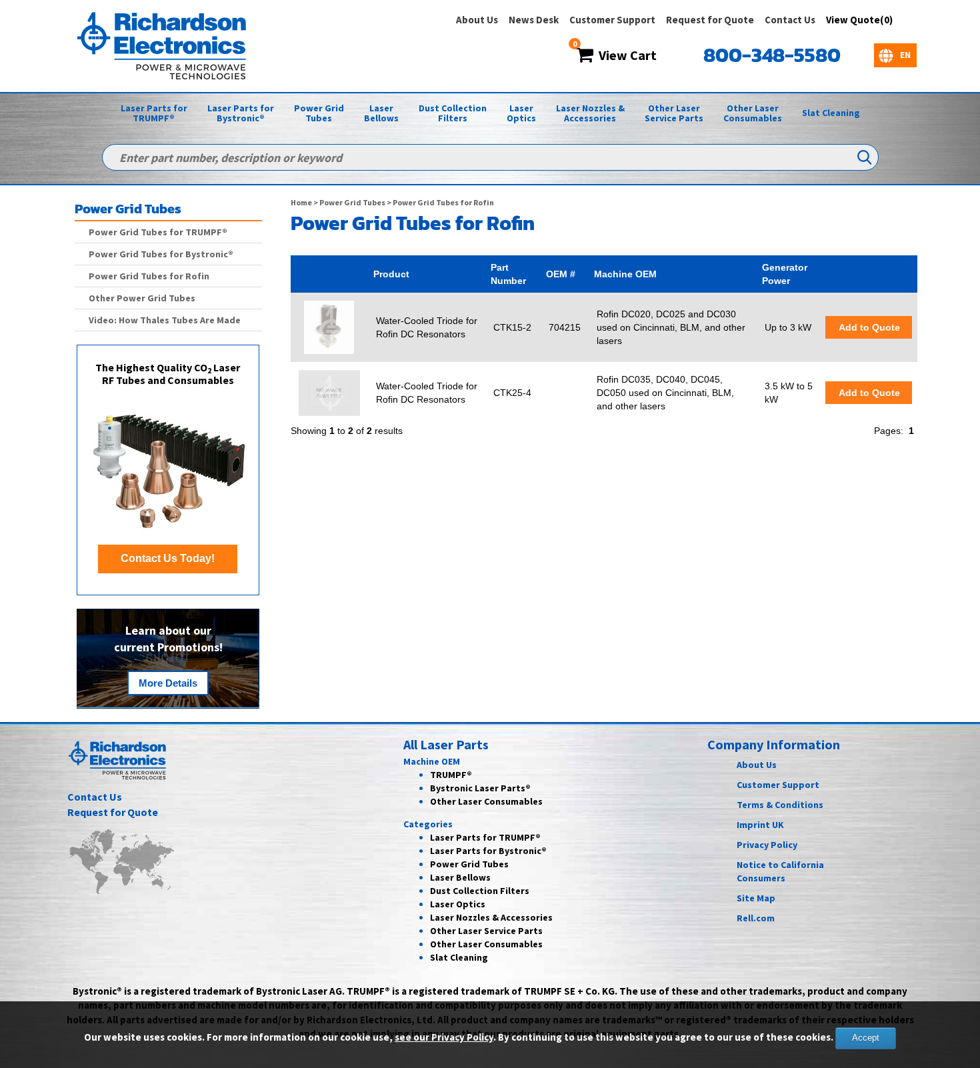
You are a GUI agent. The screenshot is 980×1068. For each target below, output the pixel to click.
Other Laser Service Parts (674, 113)
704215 (565, 327)
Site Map (756, 898)
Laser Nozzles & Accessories (590, 113)
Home (301, 202)
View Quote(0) (859, 19)
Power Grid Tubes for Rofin (149, 276)
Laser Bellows (381, 113)
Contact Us (790, 19)
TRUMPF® (451, 775)
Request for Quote (710, 19)
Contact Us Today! (168, 558)
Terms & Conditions (780, 805)
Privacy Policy (767, 845)
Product (391, 274)
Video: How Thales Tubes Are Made (165, 320)
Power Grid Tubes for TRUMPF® (158, 232)
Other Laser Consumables (752, 113)
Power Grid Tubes (319, 113)
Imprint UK (760, 825)
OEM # (560, 274)
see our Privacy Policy (444, 1037)
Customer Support (612, 19)
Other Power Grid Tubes (142, 298)
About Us (477, 19)
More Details (168, 683)
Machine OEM (625, 274)
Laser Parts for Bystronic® (240, 113)
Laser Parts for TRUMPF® (154, 113)
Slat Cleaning (831, 113)
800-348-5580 (772, 55)
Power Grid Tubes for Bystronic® (161, 254)
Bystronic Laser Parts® (480, 788)
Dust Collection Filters (453, 113)
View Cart (625, 55)
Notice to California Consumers (780, 871)
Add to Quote (868, 327)
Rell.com (756, 918)
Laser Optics (521, 113)
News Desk (534, 19)
